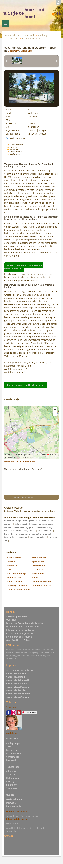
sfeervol (47, 533)
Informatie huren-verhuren (20, 629)
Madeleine (11, 733)
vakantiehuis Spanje (16, 683)
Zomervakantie (14, 806)
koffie (14, 533)
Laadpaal (11, 760)
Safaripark (11, 784)
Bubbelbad (12, 750)
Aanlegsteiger (13, 743)
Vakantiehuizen (5, 23)
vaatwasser (38, 569)
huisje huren (29, 530)
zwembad (12, 565)
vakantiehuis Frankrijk (18, 680)
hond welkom (14, 557)
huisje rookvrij (39, 557)
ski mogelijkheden (41, 581)
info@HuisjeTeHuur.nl (16, 819)
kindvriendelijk (15, 577)
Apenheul (11, 774)
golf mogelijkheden (42, 585)
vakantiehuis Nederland (18, 673)
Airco (9, 746)
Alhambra (11, 771)
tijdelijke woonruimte (18, 589)
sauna (10, 569)
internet (11, 561)
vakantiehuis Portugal (17, 686)
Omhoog (8, 835)
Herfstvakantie (14, 799)
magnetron (24, 533)
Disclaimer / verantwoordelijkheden (25, 623)
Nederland (28, 35)
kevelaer (48, 530)
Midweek (11, 802)
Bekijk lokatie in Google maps (19, 461)
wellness (53, 537)
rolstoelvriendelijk (16, 573)
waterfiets (41, 537)
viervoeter (22, 537)
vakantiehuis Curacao (17, 697)
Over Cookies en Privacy (19, 640)
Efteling (10, 781)
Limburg (42, 35)
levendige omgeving (17, 585)
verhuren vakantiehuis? (17, 811)
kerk (40, 530)
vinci (32, 537)
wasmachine (38, 565)
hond (18, 530)
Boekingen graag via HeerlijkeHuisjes (25, 385)
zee (5, 540)
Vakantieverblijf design (26, 524)
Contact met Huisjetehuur (20, 633)
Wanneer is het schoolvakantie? (22, 626)
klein (6, 533)
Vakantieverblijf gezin (23, 527)
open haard (38, 561)
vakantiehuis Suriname (18, 693)
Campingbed (12, 756)
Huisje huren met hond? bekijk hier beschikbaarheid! (23, 267)
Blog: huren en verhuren (19, 636)
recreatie (36, 533)
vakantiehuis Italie (16, 690)
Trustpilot (11, 707)
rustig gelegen (14, 581)
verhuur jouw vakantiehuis (20, 670)
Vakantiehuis (12, 35)
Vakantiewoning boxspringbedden (20, 520)
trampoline (9, 537)
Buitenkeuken (13, 753)
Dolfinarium (12, 777)
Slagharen (11, 788)
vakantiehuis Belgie (16, 676)
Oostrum (13, 38)
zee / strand (38, 577)
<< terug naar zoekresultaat (21, 497)
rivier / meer (38, 573)
